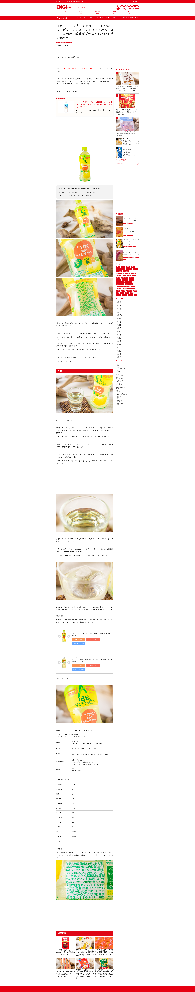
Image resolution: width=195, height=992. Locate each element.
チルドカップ (127, 286)
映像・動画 (119, 400)
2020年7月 (119, 354)
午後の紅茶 (130, 290)
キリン (129, 275)
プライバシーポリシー (134, 1)
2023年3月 (119, 308)
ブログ (81, 12)
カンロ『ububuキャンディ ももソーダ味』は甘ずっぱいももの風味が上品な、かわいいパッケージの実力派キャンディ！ (127, 133)
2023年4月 (119, 307)
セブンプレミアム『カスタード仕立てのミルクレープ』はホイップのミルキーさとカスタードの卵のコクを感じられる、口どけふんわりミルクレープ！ (131, 141)
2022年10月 (119, 315)
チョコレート (119, 286)
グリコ (118, 277)
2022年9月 (119, 317)
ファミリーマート (120, 383)
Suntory (135, 268)
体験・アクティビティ (122, 394)
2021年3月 (119, 343)
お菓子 (125, 223)
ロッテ (133, 288)
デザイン (119, 391)
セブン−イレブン (60, 42)
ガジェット (119, 370)
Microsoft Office (120, 363)
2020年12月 (119, 347)
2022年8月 (119, 318)
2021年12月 (119, 330)
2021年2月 (119, 344)
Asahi (118, 266)
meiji (123, 268)
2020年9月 (119, 351)
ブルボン (119, 288)
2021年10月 (119, 333)
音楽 (118, 404)
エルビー (128, 273)
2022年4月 (119, 324)
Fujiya (128, 266)
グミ (134, 275)
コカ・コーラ (124, 277)
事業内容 (97, 12)
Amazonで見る (78, 639)
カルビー (134, 273)
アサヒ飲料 (126, 271)
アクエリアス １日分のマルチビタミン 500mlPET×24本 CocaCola (91, 633)
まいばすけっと (119, 384)
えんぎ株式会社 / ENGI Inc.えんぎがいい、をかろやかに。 (70, 7)
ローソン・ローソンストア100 (122, 386)
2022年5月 (119, 322)
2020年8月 (119, 353)
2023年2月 (119, 309)
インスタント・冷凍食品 (121, 372)
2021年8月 (119, 335)
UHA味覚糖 (119, 271)
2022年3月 (119, 325)
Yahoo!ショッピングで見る (78, 643)
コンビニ (131, 277)
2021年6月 (119, 338)
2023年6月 (119, 304)
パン (133, 286)
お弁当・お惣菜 (119, 375)
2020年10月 (119, 350)
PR (117, 364)
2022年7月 (119, 320)
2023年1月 (119, 311)
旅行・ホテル (120, 399)
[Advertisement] (84, 130)
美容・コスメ (120, 403)
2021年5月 (119, 340)
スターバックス (120, 281)
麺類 (117, 390)
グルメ (125, 257)
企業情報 (114, 12)
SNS (118, 365)
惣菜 (122, 292)
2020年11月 (119, 349)
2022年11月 (119, 314)
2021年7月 (119, 337)
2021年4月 (119, 341)
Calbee (123, 266)
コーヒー (119, 279)
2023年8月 (119, 301)
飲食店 (117, 388)
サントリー (125, 279)
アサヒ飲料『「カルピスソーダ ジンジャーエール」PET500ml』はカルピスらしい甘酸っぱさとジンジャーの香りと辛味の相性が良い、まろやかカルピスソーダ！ (104, 973)
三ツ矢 (118, 290)
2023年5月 (119, 305)
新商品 (127, 292)
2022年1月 (119, 328)
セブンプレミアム (129, 284)
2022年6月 (119, 321)
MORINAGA (129, 268)
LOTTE (118, 268)
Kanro (133, 266)
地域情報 (119, 396)
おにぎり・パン (119, 374)
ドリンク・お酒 (68, 42)
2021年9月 (119, 334)
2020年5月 (119, 357)
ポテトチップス (126, 288)
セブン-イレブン (129, 281)
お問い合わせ (130, 12)
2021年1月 (119, 346)
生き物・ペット (120, 401)
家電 (118, 397)
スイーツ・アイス (130, 257)
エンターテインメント (122, 368)
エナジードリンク (120, 273)
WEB (118, 367)
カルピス (119, 275)
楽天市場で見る (93, 639)
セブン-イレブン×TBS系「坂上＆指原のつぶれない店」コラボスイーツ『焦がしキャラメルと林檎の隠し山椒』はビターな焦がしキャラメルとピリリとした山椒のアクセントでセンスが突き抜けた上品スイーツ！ (131, 152)
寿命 (118, 292)
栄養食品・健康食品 (120, 387)
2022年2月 (119, 327)
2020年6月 (119, 356)
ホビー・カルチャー (121, 393)
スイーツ (131, 279)
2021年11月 (119, 331)
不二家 (123, 290)
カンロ (124, 275)
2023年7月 (119, 302)
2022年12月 (119, 312)
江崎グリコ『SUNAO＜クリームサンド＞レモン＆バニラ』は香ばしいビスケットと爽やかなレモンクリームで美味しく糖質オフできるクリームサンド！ (85, 952)
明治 (132, 292)
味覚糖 (135, 290)
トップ (64, 12)
